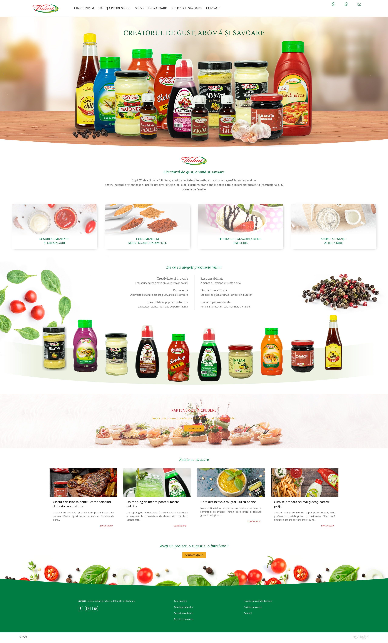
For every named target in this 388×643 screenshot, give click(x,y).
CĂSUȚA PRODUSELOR (114, 8)
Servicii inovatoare (183, 613)
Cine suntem (180, 600)
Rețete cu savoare (194, 459)
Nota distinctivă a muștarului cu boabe (228, 502)
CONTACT (213, 8)
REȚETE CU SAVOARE (186, 8)
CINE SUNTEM (84, 8)
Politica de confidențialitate (258, 600)
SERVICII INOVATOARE (151, 8)
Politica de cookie (253, 606)
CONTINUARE (194, 428)
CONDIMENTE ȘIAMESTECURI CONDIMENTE (147, 240)
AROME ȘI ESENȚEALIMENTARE (333, 240)
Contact (248, 613)
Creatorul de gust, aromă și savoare (194, 172)
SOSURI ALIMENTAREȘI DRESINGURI (54, 240)
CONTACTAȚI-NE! (194, 555)
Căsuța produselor (183, 606)
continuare (106, 525)
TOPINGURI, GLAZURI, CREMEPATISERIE (240, 240)
